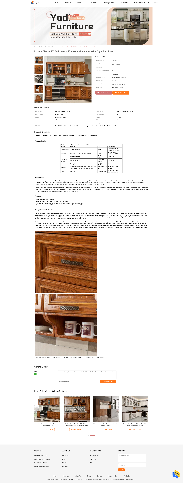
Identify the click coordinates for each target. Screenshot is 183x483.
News (89, 476)
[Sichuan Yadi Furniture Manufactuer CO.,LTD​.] (34, 3)
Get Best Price (104, 93)
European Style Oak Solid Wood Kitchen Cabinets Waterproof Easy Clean (76, 424)
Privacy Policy (112, 476)
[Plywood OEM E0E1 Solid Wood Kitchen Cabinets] (47, 409)
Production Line (94, 455)
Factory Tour (94, 3)
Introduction (65, 455)
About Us (80, 3)
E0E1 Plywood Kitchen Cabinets (95, 357)
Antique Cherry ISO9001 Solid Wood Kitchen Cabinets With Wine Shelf (135, 424)
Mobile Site (127, 476)
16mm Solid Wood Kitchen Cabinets (50, 357)
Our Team (65, 466)
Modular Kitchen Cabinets (41, 455)
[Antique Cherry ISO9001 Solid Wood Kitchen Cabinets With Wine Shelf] (135, 409)
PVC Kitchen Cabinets (40, 462)
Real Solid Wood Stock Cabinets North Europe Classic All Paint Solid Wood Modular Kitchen (106, 424)
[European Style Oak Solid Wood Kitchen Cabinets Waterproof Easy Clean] (77, 409)
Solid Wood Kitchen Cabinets (42, 459)
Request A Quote (140, 3)
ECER (134, 479)
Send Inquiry (108, 381)
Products (68, 3)
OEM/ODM (93, 459)
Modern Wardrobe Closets (41, 466)
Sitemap (99, 476)
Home (57, 3)
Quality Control (109, 3)
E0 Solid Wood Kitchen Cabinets (73, 357)
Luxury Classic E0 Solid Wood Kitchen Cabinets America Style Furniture (82, 47)
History (64, 459)
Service (64, 462)
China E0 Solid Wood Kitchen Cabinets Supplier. (60, 479)
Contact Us (124, 3)
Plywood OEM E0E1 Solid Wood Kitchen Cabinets (47, 424)
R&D (91, 462)
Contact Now (122, 93)
